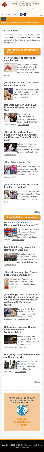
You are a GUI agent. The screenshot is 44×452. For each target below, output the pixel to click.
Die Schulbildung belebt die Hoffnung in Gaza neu (19, 248)
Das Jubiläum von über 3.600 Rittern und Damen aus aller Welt (20, 107)
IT (3, 15)
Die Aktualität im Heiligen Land (21, 216)
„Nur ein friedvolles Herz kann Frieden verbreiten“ (21, 186)
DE (16, 15)
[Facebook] (21, 14)
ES (12, 15)
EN (6, 15)
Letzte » (37, 211)
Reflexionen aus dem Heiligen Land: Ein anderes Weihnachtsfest (20, 329)
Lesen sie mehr (25, 97)
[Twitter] (24, 14)
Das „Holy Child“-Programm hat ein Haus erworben (22, 356)
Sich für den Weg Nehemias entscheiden (19, 59)
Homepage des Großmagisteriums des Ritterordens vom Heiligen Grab (19, 23)
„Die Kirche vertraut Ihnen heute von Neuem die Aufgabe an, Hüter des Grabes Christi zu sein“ (21, 135)
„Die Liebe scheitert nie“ (18, 162)
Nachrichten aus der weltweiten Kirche (22, 51)
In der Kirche (9, 24)
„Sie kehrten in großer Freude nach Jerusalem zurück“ (20, 273)
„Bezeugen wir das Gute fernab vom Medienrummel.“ (21, 84)
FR (9, 15)
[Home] (22, 9)
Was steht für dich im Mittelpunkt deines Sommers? (21, 224)
